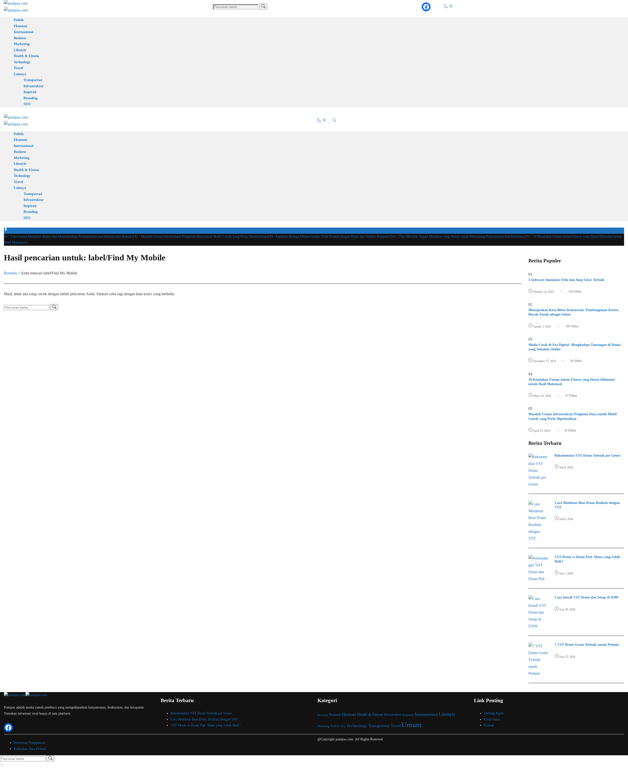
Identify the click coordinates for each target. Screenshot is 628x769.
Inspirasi (30, 92)
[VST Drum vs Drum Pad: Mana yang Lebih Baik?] (538, 579)
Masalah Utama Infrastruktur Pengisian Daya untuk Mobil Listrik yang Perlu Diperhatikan (201, 236)
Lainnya (20, 74)
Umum (412, 725)
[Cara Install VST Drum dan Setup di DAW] (538, 626)
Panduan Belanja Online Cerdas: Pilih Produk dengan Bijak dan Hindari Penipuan (330, 236)
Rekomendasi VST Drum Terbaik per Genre (587, 455)
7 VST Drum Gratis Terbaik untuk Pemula (587, 645)
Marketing (21, 44)
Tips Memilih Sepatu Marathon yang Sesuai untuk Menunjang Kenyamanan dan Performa (458, 236)
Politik (19, 20)
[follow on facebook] (426, 6)
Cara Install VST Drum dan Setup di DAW (587, 597)
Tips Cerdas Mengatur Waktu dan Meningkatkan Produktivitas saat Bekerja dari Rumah (68, 236)
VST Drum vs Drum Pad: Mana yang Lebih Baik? (205, 725)
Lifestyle (20, 50)
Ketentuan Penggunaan (29, 743)
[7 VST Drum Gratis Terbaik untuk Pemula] (538, 673)
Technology (22, 62)
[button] (448, 7)
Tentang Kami (493, 713)
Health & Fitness (26, 56)
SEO (27, 104)
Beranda (10, 273)
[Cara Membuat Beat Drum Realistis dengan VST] (538, 538)
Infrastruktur (34, 86)
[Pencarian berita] (263, 6)
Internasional (23, 32)
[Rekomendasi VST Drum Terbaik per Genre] (538, 484)
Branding (31, 98)
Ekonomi (20, 26)
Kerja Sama (492, 719)
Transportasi (33, 80)
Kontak (489, 725)
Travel (18, 68)
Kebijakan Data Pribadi (30, 749)
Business (20, 38)
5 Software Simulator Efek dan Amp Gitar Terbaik (566, 280)
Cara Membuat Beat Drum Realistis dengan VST (204, 719)
